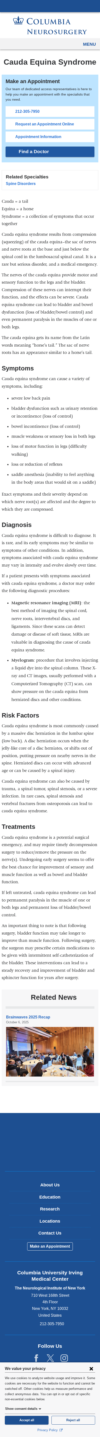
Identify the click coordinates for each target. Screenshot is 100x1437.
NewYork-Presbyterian (50, 1142)
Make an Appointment (50, 1246)
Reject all (73, 1420)
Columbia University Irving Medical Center (50, 5)
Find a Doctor (34, 151)
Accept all (26, 1420)
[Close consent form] (91, 1368)
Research (50, 1209)
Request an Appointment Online (44, 124)
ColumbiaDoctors (50, 1157)
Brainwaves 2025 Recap (28, 1017)
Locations (50, 1221)
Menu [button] (89, 44)
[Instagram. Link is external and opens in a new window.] (64, 1358)
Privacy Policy (48, 1430)
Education (49, 1197)
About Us (50, 1185)
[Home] (50, 25)
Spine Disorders (21, 184)
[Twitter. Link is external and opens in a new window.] (50, 1358)
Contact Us (49, 1233)
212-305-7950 (27, 111)
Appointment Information (38, 137)
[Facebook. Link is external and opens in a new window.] (36, 1358)
